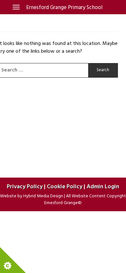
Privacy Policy (25, 186)
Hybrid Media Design (43, 196)
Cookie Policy (64, 186)
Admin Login (103, 186)
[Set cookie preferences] (13, 260)
